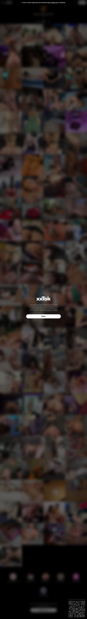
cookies (56, 310)
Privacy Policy (46, 310)
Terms (41, 310)
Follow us (54, 2)
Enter (43, 316)
